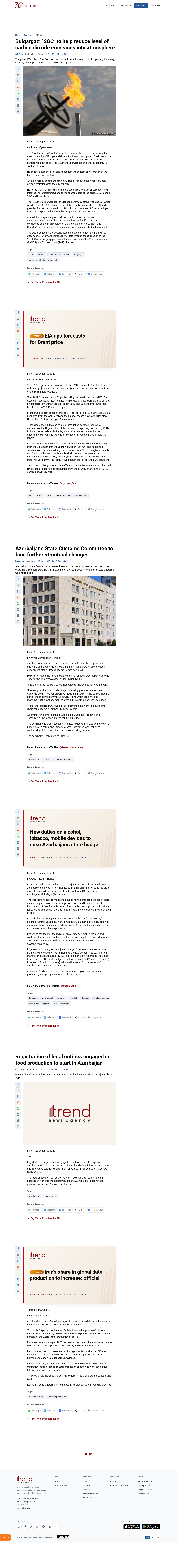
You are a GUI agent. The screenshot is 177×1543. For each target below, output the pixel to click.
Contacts (86, 1490)
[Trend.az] (25, 5)
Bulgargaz (78, 254)
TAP (31, 254)
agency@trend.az (23, 1508)
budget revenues (101, 998)
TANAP (41, 254)
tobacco (85, 998)
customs (47, 759)
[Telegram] (43, 1526)
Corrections (87, 1498)
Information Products (119, 1485)
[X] (31, 1526)
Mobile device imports (39, 1004)
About (84, 1481)
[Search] (106, 5)
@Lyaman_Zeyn (68, 483)
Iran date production (57, 1397)
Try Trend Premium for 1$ (45, 282)
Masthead (86, 1485)
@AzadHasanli (67, 985)
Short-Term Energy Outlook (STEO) (71, 495)
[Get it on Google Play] (151, 1526)
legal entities (50, 1196)
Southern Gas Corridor (59, 254)
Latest (56, 1481)
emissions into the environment (43, 260)
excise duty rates (61, 1004)
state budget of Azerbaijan (53, 998)
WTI (49, 495)
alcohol (73, 998)
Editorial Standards (90, 1494)
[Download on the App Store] (131, 1526)
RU (158, 1537)
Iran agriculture (36, 1397)
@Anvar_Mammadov (71, 747)
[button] (18, 69)
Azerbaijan (34, 759)
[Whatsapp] (19, 1526)
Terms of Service (145, 1481)
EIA (30, 495)
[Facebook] (25, 1526)
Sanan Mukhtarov (64, 759)
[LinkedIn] (49, 1526)
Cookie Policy (143, 1494)
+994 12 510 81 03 (24, 1505)
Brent (39, 495)
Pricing (113, 1481)
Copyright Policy (145, 1490)
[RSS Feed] (55, 1526)
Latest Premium (60, 1485)
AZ (153, 1537)
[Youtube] (37, 1526)
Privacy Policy (144, 1485)
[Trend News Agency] (24, 1479)
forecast (33, 998)
